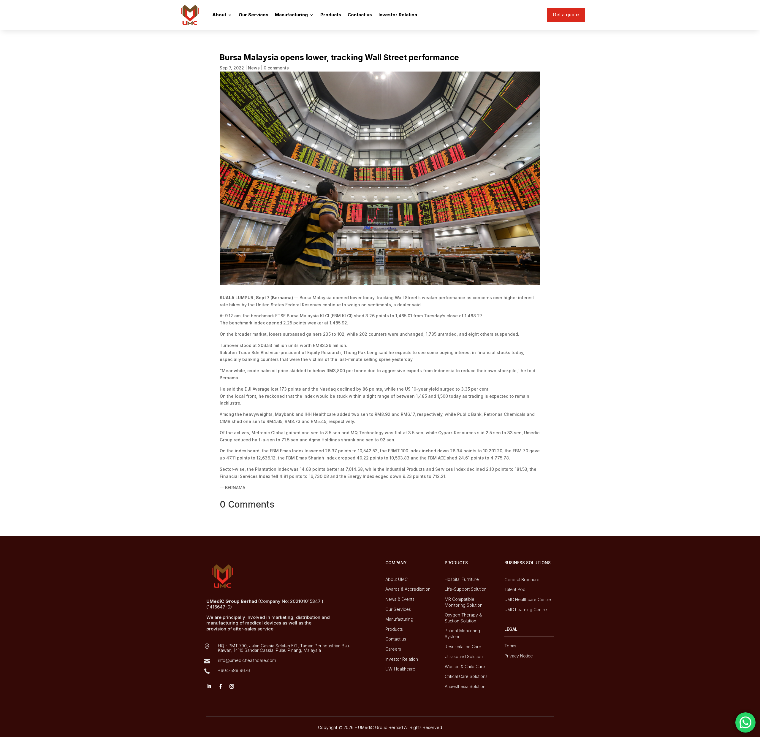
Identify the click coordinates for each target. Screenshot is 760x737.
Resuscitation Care (463, 646)
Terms (510, 645)
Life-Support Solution (466, 589)
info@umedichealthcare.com (247, 660)
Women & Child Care (465, 666)
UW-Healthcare (400, 668)
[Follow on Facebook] (220, 686)
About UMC (396, 579)
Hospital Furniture (462, 579)
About (219, 15)
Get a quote (566, 15)
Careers (393, 649)
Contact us (360, 15)
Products (330, 15)
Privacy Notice (518, 655)
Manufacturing (291, 15)
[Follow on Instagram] (231, 686)
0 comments (276, 67)
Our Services (253, 15)
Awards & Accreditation (407, 589)
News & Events (399, 599)
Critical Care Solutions (466, 676)
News (254, 67)
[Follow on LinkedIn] (209, 686)
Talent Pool (515, 589)
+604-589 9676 (234, 670)
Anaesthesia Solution (465, 686)
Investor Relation (398, 15)
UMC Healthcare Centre (527, 599)
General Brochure (521, 579)
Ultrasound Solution (464, 656)
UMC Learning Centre (525, 609)
